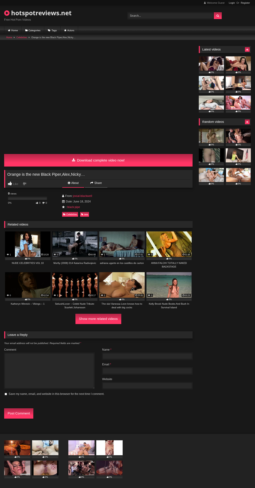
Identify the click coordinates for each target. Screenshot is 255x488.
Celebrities (21, 37)
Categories (34, 30)
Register (245, 2)
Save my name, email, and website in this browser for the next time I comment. (56, 393)
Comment (10, 349)
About (75, 182)
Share (98, 182)
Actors (70, 30)
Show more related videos (98, 319)
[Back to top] (244, 477)
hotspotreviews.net (41, 13)
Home (14, 30)
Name (106, 349)
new (86, 214)
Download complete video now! (100, 160)
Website (107, 379)
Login (232, 2)
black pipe (73, 207)
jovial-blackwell (82, 195)
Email (106, 364)
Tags (54, 30)
